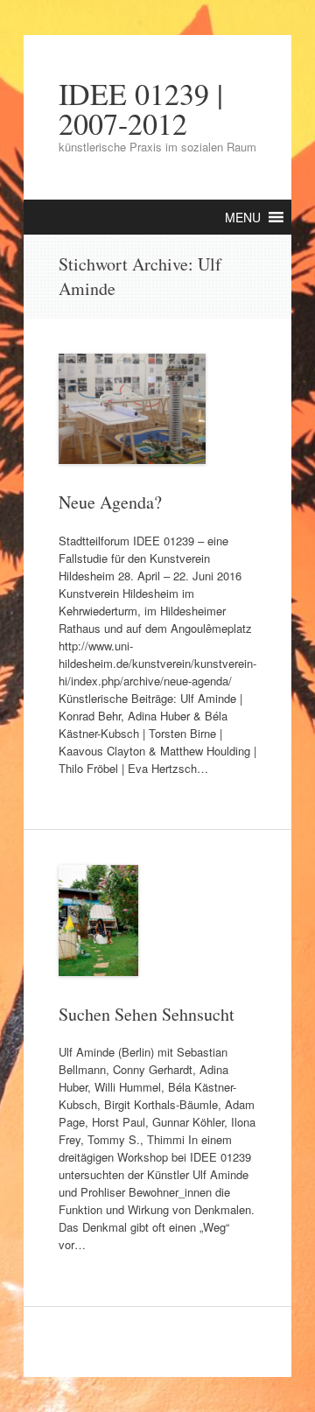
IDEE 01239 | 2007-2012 (141, 108)
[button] (243, 217)
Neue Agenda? (110, 502)
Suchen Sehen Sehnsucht (146, 1014)
